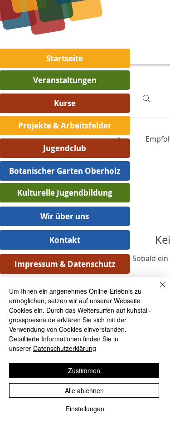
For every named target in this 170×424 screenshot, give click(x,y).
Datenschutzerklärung (64, 348)
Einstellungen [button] (85, 408)
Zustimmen (84, 370)
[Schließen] (157, 290)
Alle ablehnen (84, 390)
